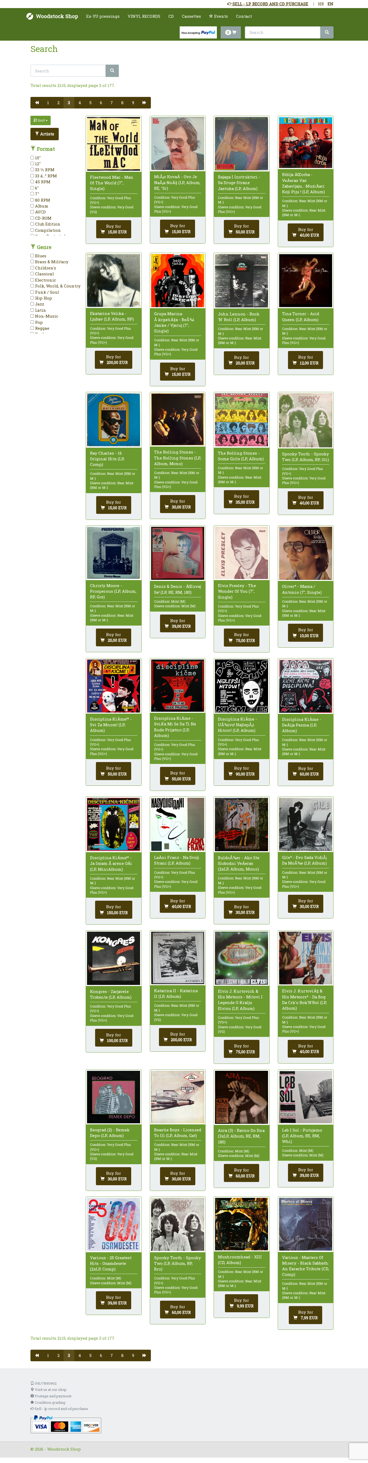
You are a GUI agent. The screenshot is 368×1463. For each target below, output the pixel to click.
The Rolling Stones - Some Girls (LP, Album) (241, 455)
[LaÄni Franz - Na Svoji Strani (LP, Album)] (177, 824)
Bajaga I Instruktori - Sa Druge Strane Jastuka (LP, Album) (239, 182)
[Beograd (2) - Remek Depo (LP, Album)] (113, 1097)
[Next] (144, 102)
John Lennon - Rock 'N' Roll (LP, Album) (238, 316)
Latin (40, 310)
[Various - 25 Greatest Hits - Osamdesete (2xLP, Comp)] (113, 1224)
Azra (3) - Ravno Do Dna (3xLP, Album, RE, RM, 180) (241, 1136)
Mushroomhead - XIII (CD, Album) (240, 1259)
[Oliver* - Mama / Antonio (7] (305, 553)
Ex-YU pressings (103, 16)
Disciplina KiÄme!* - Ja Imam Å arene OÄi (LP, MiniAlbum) (111, 863)
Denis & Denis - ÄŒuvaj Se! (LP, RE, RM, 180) (177, 589)
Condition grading (49, 1402)
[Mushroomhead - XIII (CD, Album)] (241, 1224)
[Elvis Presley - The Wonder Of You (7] (241, 553)
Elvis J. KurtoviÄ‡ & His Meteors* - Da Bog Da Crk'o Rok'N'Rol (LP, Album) (304, 999)
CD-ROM (42, 218)
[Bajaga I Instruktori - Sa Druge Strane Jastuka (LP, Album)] (241, 143)
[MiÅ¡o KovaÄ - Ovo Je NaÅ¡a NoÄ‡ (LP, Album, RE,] (177, 143)
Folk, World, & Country (57, 286)
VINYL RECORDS (144, 16)
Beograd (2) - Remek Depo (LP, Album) (110, 1132)
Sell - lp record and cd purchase (61, 1408)
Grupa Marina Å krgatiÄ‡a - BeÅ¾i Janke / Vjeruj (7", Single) (174, 322)
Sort (41, 120)
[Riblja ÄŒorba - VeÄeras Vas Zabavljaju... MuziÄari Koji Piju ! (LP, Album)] (305, 142)
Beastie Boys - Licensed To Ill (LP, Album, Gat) (177, 1132)
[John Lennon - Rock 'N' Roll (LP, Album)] (241, 280)
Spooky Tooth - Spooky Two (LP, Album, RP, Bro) (177, 1263)
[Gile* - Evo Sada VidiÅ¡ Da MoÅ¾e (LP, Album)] (305, 824)
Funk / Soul (46, 292)
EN (331, 3)
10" (37, 157)
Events (220, 16)
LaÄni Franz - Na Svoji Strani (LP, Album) (176, 860)
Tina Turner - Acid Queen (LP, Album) (300, 316)
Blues (40, 255)
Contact (244, 16)
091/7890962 (45, 1383)
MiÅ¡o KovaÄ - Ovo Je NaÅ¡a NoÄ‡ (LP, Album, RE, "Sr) (177, 182)
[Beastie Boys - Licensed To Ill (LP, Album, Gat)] (177, 1097)
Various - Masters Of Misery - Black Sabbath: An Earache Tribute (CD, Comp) (305, 1266)
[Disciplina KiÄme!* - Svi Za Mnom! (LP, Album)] (113, 686)
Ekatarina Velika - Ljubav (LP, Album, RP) (112, 316)
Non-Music (46, 316)
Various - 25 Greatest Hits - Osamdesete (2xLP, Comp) (110, 1263)
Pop (38, 322)
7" (36, 194)
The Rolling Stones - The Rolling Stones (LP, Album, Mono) (177, 457)
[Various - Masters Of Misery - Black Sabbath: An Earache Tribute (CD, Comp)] (305, 1224)
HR (321, 3)
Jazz (39, 304)
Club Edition (47, 224)
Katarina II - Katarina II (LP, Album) (176, 993)
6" (36, 188)
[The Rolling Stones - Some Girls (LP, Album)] (241, 419)
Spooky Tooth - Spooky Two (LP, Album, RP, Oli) (305, 456)
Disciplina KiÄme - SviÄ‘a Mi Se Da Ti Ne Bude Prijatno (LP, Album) (175, 726)
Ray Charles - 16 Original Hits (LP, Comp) (107, 458)
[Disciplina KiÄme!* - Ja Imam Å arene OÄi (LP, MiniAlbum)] (113, 824)
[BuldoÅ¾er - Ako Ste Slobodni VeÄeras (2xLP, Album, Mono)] (241, 824)
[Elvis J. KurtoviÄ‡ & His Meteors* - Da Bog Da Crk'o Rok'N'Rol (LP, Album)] (305, 958)
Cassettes (191, 16)
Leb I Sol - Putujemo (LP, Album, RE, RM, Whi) (302, 1135)
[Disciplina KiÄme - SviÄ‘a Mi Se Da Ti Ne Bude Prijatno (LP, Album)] (177, 685)
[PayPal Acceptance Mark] (65, 1424)
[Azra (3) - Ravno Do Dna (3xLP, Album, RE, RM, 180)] (241, 1097)
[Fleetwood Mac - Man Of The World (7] (113, 144)
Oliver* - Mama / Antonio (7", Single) (302, 589)
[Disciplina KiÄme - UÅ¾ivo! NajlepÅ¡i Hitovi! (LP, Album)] (241, 686)
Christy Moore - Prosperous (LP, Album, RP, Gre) (113, 591)
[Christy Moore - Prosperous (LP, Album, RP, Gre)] (113, 553)
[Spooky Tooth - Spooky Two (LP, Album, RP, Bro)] (177, 1224)
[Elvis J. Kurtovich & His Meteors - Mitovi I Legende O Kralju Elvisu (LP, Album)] (241, 958)
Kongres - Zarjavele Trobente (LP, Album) (110, 994)
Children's (45, 268)
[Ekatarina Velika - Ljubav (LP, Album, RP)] (113, 280)
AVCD (40, 212)
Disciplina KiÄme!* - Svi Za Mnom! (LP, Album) (111, 724)
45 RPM (42, 181)
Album (41, 206)
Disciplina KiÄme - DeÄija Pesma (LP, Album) (301, 725)
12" (37, 163)
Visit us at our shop (50, 1389)
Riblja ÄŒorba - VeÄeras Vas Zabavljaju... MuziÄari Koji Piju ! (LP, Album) (303, 183)
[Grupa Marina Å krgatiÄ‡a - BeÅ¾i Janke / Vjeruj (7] (177, 280)
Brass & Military (51, 261)
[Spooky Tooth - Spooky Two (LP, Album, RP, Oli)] (305, 420)
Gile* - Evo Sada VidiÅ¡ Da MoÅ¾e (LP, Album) (304, 860)
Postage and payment (52, 1396)
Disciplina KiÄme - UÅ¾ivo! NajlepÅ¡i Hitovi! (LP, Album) (237, 724)
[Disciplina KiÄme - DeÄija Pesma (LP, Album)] (305, 686)
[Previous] (36, 102)
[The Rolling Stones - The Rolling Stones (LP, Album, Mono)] (177, 419)
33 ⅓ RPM (44, 169)
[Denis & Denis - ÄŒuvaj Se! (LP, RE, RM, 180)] (177, 553)
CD (171, 16)
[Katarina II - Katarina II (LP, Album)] (177, 958)
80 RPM (42, 200)
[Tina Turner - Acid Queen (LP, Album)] (305, 280)
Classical (44, 273)
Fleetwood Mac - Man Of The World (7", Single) (111, 182)
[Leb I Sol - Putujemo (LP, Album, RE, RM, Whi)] (305, 1097)
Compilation (47, 230)
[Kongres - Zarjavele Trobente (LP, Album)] (113, 958)
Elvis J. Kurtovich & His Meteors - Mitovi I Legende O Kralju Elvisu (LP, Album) (240, 999)
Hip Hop (43, 298)
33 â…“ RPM (45, 175)
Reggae (41, 328)
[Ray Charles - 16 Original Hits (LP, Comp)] (113, 419)
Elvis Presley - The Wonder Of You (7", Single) (237, 591)
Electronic (45, 280)
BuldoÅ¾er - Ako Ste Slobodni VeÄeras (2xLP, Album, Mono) (238, 863)
